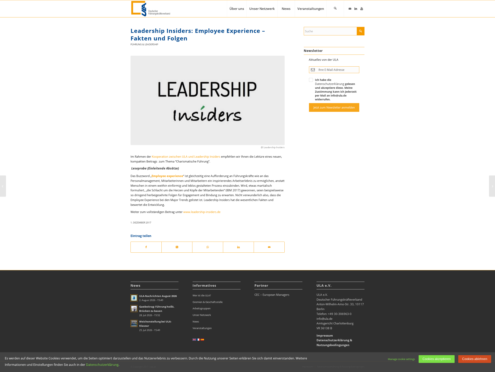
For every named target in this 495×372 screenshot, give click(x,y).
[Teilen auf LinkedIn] (238, 247)
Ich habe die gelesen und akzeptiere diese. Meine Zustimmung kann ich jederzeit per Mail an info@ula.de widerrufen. (336, 89)
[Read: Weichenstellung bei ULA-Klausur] (134, 323)
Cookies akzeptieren (436, 359)
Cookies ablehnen (474, 359)
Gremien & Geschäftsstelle (208, 302)
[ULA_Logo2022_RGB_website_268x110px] (151, 8)
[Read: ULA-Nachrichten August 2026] (134, 297)
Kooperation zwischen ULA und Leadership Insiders (186, 156)
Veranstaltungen (202, 328)
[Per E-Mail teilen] (269, 247)
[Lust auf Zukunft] (492, 186)
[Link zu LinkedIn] (356, 8)
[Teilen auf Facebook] (146, 247)
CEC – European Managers (271, 295)
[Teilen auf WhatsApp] (207, 247)
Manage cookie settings (401, 359)
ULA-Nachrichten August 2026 (158, 296)
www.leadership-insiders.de (201, 212)
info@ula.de (324, 319)
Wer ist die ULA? (202, 295)
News (196, 321)
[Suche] (335, 8)
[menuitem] (237, 8)
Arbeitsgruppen (202, 308)
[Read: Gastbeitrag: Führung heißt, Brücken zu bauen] (134, 308)
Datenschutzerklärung (329, 84)
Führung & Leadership (144, 44)
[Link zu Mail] (350, 8)
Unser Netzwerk (202, 315)
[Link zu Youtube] (361, 8)
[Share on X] (177, 247)
